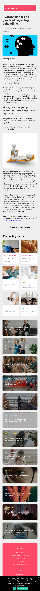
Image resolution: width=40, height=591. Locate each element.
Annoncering (20, 574)
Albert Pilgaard (25, 28)
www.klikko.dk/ (22, 564)
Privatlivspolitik (22, 588)
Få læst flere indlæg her (20, 227)
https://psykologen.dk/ (12, 220)
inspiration (6, 32)
